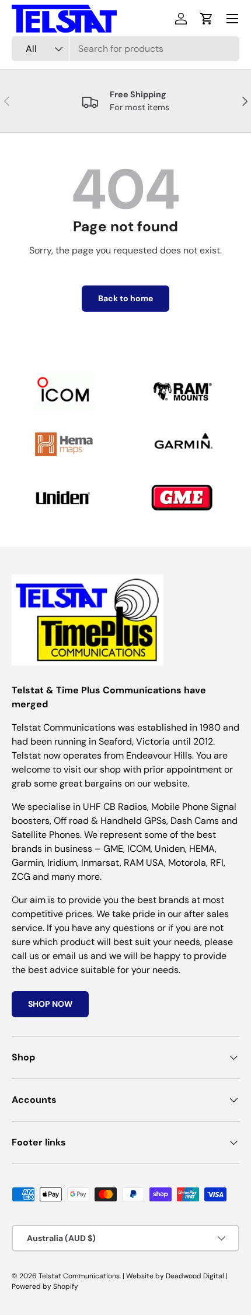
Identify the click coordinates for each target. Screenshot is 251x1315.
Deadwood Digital (195, 1276)
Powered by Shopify (45, 1286)
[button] (206, 18)
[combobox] (125, 48)
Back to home (125, 298)
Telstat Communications (79, 1276)
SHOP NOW (50, 1004)
